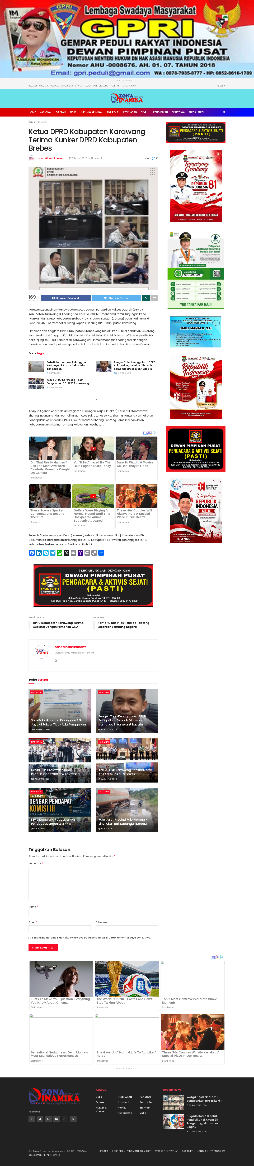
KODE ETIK (44, 85)
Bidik (72, 112)
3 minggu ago (55, 387)
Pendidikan (160, 112)
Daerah (61, 112)
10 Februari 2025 (78, 158)
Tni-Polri (113, 112)
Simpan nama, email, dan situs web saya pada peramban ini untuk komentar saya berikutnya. (91, 937)
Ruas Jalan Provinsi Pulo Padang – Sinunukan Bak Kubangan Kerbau (122, 821)
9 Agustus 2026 (108, 729)
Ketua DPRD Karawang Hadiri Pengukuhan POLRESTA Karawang (68, 381)
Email (33, 922)
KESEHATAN (130, 112)
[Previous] (90, 399)
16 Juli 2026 (39, 828)
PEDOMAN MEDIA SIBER (62, 85)
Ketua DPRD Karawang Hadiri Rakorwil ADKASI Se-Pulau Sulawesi (125, 772)
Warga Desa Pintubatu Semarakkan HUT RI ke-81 (204, 1098)
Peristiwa (178, 112)
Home (32, 112)
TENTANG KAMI (128, 85)
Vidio (143, 1113)
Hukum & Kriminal (91, 112)
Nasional (46, 112)
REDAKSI (33, 85)
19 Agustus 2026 (41, 729)
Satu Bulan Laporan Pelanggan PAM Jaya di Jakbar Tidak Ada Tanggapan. (66, 365)
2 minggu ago (123, 373)
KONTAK (115, 85)
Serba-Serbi (196, 112)
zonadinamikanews (51, 158)
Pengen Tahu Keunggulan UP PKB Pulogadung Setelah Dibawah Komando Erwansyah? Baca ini (134, 365)
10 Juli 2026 (106, 828)
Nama (33, 906)
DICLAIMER (104, 85)
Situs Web (102, 922)
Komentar (36, 863)
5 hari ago (54, 373)
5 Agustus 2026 (41, 779)
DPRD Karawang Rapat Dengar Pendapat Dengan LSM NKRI (53, 821)
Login (222, 85)
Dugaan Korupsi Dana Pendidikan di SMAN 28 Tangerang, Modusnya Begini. (202, 1121)
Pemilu (145, 112)
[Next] (96, 399)
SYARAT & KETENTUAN (86, 85)
